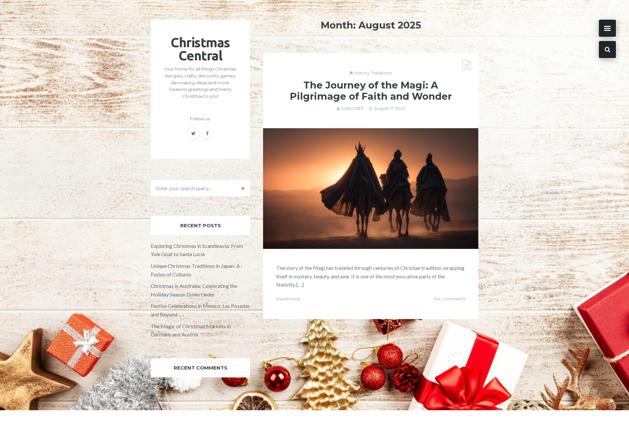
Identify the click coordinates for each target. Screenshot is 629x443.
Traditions (381, 72)
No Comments (449, 298)
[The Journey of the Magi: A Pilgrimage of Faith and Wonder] (370, 188)
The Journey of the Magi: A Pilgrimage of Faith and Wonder (371, 90)
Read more (288, 298)
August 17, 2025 (389, 108)
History (361, 72)
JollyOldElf (352, 108)
